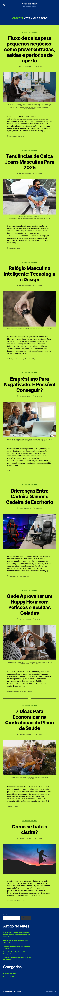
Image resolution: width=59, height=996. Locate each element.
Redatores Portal (26, 67)
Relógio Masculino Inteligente (29, 359)
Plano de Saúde (13, 806)
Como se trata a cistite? (29, 829)
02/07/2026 (38, 67)
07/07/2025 (38, 619)
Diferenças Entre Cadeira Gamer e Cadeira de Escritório (29, 496)
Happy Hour (23, 691)
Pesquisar (5, 915)
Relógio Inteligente (14, 359)
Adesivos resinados (9, 973)
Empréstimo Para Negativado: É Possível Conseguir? (29, 384)
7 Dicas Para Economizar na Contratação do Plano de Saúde (29, 719)
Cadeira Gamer (24, 576)
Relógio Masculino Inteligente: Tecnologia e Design (29, 273)
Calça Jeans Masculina (15, 248)
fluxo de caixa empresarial (16, 136)
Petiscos (29, 691)
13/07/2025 (38, 396)
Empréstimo (12, 471)
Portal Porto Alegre (29, 4)
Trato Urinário (17, 901)
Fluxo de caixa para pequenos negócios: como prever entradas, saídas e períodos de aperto (29, 49)
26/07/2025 (38, 173)
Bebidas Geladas (14, 691)
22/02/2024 (38, 838)
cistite (11, 901)
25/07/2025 (38, 285)
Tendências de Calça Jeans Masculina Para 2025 (29, 161)
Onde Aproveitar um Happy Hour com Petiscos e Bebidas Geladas (29, 604)
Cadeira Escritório (14, 576)
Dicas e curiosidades (29, 32)
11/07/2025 (38, 508)
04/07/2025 (38, 734)
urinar (23, 901)
